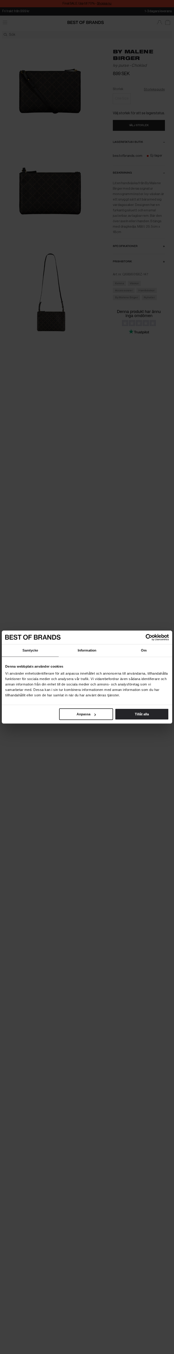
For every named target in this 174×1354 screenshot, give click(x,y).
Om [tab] (144, 650)
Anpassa (83, 714)
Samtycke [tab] (30, 650)
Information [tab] (87, 650)
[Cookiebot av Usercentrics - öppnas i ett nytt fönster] (149, 637)
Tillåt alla (142, 714)
